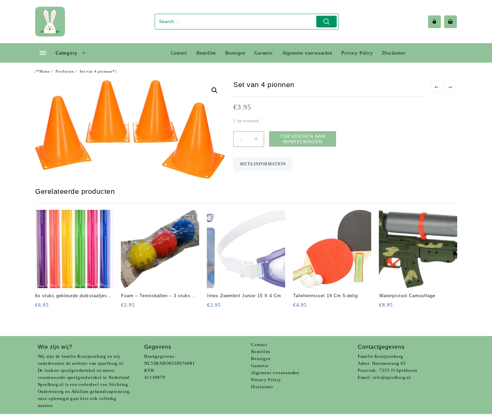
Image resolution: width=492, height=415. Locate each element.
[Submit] (326, 21)
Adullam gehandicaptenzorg (100, 391)
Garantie (259, 365)
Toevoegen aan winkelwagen (303, 139)
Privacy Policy (266, 379)
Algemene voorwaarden (275, 372)
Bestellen (260, 351)
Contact (259, 344)
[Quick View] (54, 307)
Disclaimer (262, 386)
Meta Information (262, 163)
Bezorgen (260, 358)
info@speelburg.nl (392, 377)
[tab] (262, 164)
